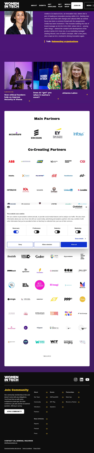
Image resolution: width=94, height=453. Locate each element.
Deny (20, 244)
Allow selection (47, 244)
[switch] (36, 231)
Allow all (74, 244)
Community (37, 402)
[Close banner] (86, 207)
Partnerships (70, 392)
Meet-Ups (69, 397)
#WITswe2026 (54, 397)
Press (35, 433)
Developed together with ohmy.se (12, 448)
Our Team (37, 397)
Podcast (36, 428)
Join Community (14, 411)
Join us (77, 5)
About (34, 5)
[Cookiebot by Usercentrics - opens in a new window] (74, 207)
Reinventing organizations (65, 41)
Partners (36, 411)
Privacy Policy (36, 448)
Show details (79, 238)
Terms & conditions (27, 448)
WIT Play (52, 402)
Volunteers (37, 407)
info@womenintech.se (10, 443)
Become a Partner (71, 402)
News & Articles (39, 418)
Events (42, 5)
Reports (36, 423)
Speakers (53, 407)
